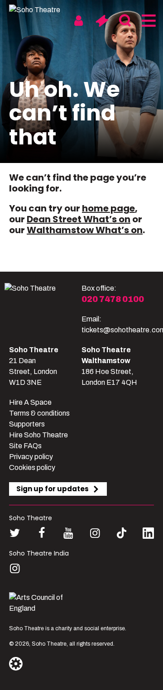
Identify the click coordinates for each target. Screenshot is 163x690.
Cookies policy (32, 467)
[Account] (78, 21)
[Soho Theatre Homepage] (43, 10)
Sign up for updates (52, 489)
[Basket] (102, 21)
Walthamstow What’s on (85, 230)
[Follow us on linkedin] (148, 535)
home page (108, 208)
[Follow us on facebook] (41, 533)
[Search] (125, 21)
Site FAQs (25, 446)
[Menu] (148, 21)
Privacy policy (31, 456)
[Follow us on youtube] (68, 533)
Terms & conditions (39, 413)
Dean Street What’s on (78, 219)
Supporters (27, 424)
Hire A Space (30, 402)
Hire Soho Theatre (38, 435)
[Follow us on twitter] (14, 533)
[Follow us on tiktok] (121, 533)
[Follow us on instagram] (95, 533)
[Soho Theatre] (43, 309)
